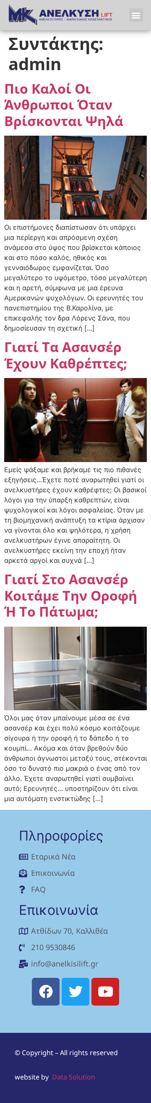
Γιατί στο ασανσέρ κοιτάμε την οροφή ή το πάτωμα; (70, 595)
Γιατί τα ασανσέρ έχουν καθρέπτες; (65, 355)
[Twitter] (75, 992)
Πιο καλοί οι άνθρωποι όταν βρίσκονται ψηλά (63, 104)
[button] (136, 15)
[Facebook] (46, 992)
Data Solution (73, 1077)
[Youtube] (105, 992)
